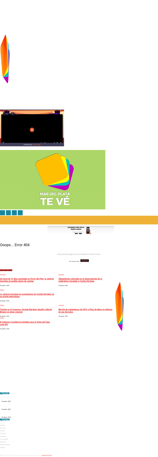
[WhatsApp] (140, 69)
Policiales (2, 274)
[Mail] (137, 69)
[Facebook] (132, 69)
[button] (156, 30)
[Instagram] (134, 69)
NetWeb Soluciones (47, 455)
